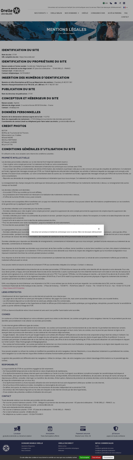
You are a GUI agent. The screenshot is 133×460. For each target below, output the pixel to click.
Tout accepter (84, 457)
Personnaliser (108, 457)
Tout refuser (96, 457)
